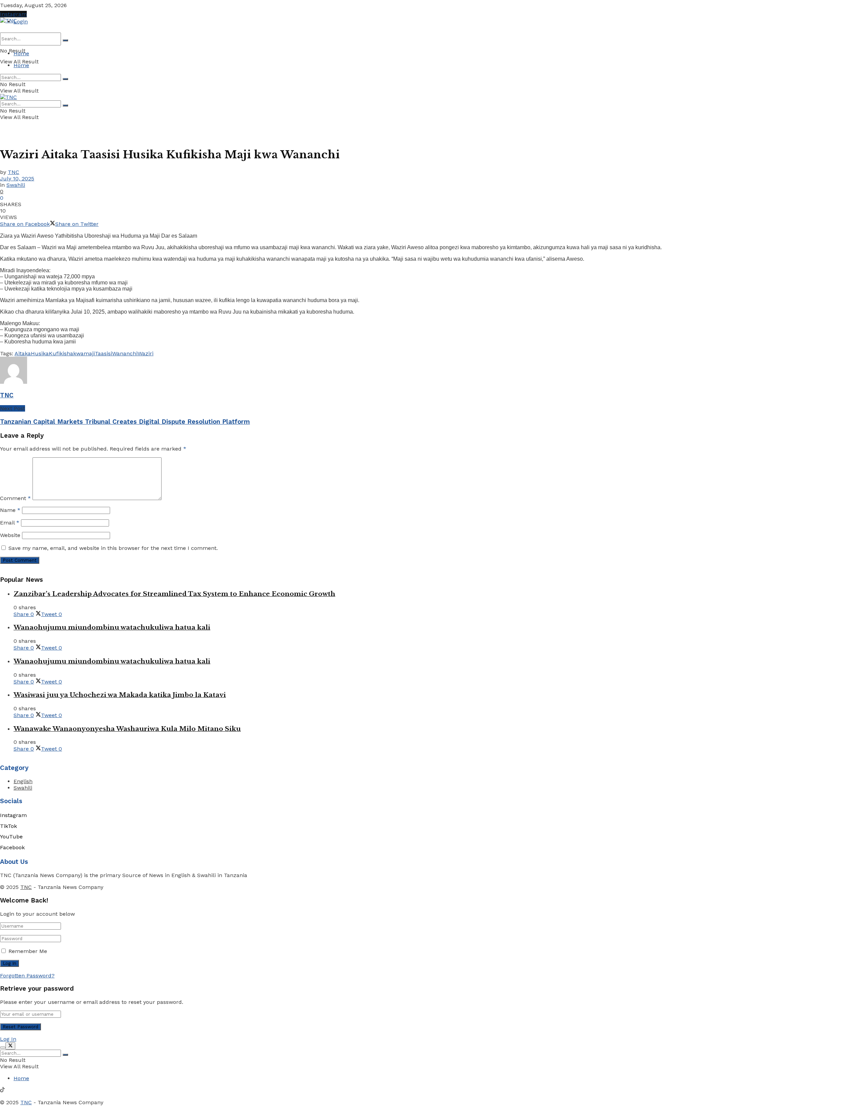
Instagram (13, 14)
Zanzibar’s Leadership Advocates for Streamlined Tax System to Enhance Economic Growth (174, 594)
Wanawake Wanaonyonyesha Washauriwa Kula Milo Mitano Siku (127, 729)
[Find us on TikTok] (2, 1090)
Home (21, 53)
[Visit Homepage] (8, 20)
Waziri (145, 353)
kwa (78, 353)
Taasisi (103, 353)
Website (10, 535)
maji (89, 353)
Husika (40, 353)
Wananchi (125, 353)
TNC (13, 172)
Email (9, 522)
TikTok (8, 826)
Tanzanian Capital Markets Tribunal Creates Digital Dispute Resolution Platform (125, 421)
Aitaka (23, 353)
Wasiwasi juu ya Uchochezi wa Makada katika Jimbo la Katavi (120, 695)
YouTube (11, 836)
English (23, 781)
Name (10, 510)
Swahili (15, 185)
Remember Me (27, 951)
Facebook (12, 847)
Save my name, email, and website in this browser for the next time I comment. (113, 548)
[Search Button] (65, 40)
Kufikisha (61, 353)
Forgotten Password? (27, 975)
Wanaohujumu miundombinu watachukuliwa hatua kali (112, 627)
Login (21, 21)
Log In (8, 1039)
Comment (15, 498)
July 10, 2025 (17, 178)
